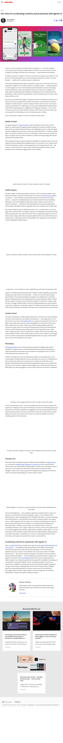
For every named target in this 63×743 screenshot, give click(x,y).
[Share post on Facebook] (59, 20)
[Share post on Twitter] (54, 20)
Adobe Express (47, 196)
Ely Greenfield (10, 19)
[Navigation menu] (2, 2)
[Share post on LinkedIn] (57, 20)
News (2, 10)
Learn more (22, 593)
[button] (7, 702)
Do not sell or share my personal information (44, 704)
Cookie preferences (30, 704)
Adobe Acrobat (23, 125)
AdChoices (57, 704)
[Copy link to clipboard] (61, 20)
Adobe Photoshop (13, 347)
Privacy (19, 704)
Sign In (59, 2)
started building (26, 558)
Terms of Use (23, 704)
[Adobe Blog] (33, 2)
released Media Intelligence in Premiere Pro (28, 464)
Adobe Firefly (27, 321)
